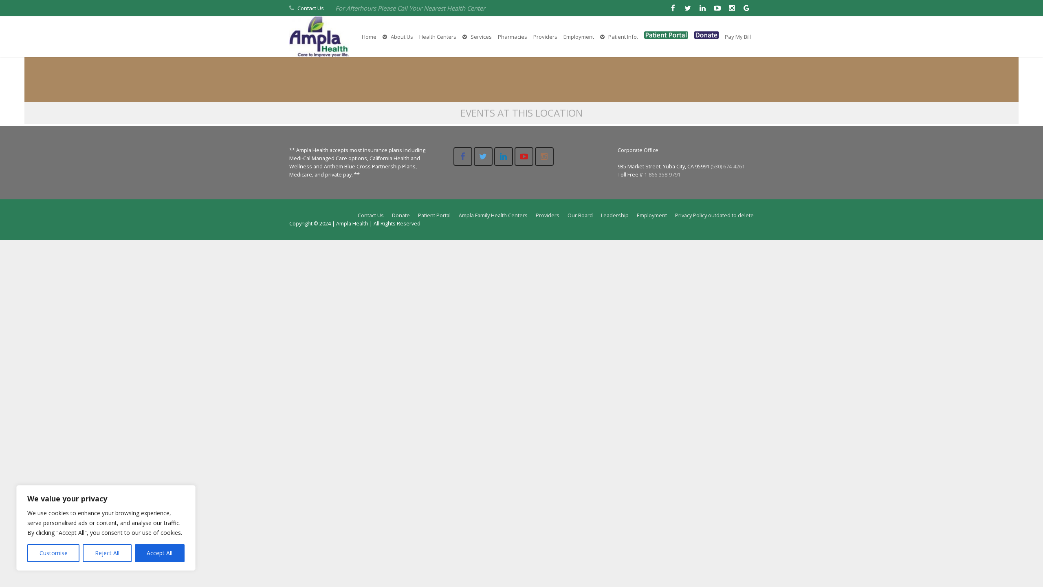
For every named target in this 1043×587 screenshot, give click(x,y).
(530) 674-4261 (728, 166)
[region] (106, 528)
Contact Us (310, 8)
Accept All (159, 553)
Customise (54, 553)
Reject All (107, 553)
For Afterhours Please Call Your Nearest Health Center (410, 8)
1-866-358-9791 (662, 174)
